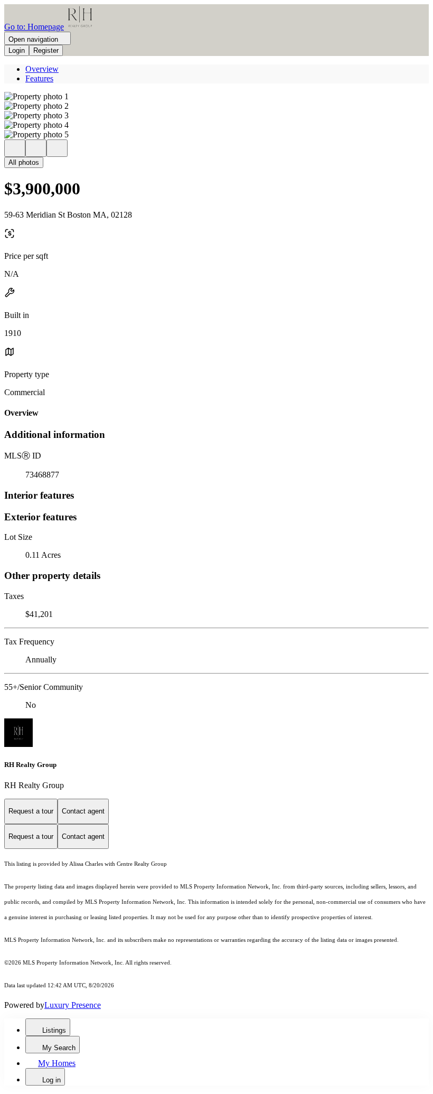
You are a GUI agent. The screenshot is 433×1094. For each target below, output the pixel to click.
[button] (216, 96)
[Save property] (35, 148)
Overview (42, 68)
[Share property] (57, 148)
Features (39, 78)
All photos (23, 162)
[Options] (14, 148)
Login (16, 50)
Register (46, 50)
